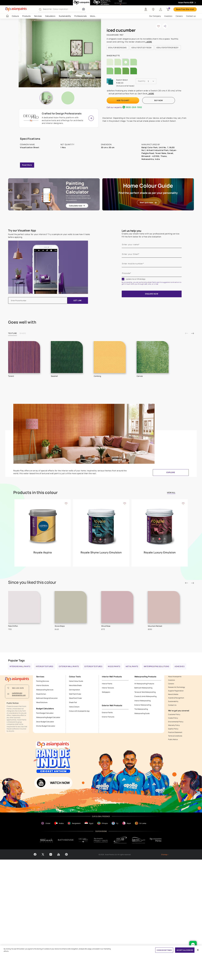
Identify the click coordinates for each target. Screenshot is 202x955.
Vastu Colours (74, 707)
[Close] (198, 950)
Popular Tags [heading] (16, 660)
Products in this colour (35, 492)
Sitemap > (165, 854)
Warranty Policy (174, 725)
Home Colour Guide (76, 681)
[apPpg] (138, 840)
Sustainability (65, 16)
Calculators (50, 16)
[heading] (118, 47)
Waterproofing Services (44, 690)
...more (148, 42)
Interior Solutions (42, 685)
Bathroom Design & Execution (47, 698)
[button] (160, 9)
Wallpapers (106, 692)
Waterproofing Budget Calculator (48, 717)
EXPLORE (171, 472)
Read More (27, 165)
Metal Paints (132, 666)
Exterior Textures (93, 666)
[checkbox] (123, 279)
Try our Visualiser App (22, 230)
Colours (15, 16)
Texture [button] (12, 333)
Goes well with (22, 322)
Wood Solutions (41, 702)
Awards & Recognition (176, 698)
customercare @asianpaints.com (19, 694)
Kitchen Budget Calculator (45, 726)
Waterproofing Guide (142, 713)
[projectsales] (101, 840)
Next (192, 333)
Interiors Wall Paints (20, 666)
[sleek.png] (46, 840)
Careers (179, 16)
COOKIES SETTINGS (164, 950)
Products (26, 16)
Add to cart (123, 100)
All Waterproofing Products (144, 683)
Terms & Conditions (175, 736)
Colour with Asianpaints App (79, 711)
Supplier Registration (176, 691)
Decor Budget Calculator (45, 721)
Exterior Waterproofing (142, 705)
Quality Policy (173, 729)
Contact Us (172, 705)
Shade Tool (73, 702)
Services (38, 16)
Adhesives (179, 666)
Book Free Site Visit (185, 9)
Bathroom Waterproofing (143, 688)
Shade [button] (23, 333)
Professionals (80, 16)
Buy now (158, 100)
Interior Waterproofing (142, 700)
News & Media (173, 694)
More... (93, 16)
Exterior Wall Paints (69, 666)
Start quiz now (146, 202)
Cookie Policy (173, 718)
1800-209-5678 (18, 688)
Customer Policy (174, 714)
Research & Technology (176, 687)
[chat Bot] (193, 944)
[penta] (156, 840)
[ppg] (120, 840)
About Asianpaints (174, 676)
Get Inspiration (74, 690)
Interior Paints (107, 683)
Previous (186, 333)
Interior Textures (44, 666)
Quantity (141, 81)
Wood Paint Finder (75, 698)
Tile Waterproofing (141, 709)
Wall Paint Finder (75, 694)
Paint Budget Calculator (45, 713)
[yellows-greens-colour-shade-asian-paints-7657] (60, 53)
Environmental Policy (175, 721)
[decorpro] (83, 840)
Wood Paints (114, 666)
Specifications (30, 138)
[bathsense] (65, 840)
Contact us (191, 16)
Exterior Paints (107, 712)
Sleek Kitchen (41, 694)
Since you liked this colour (32, 582)
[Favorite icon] (66, 503)
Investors (168, 16)
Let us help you (131, 230)
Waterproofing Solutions (156, 666)
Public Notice (173, 739)
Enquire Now (151, 294)
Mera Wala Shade (75, 685)
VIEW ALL (171, 493)
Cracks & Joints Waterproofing (145, 696)
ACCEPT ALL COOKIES (185, 950)
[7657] (68, 98)
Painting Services (42, 681)
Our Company (155, 16)
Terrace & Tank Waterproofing (145, 692)
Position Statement (175, 732)
